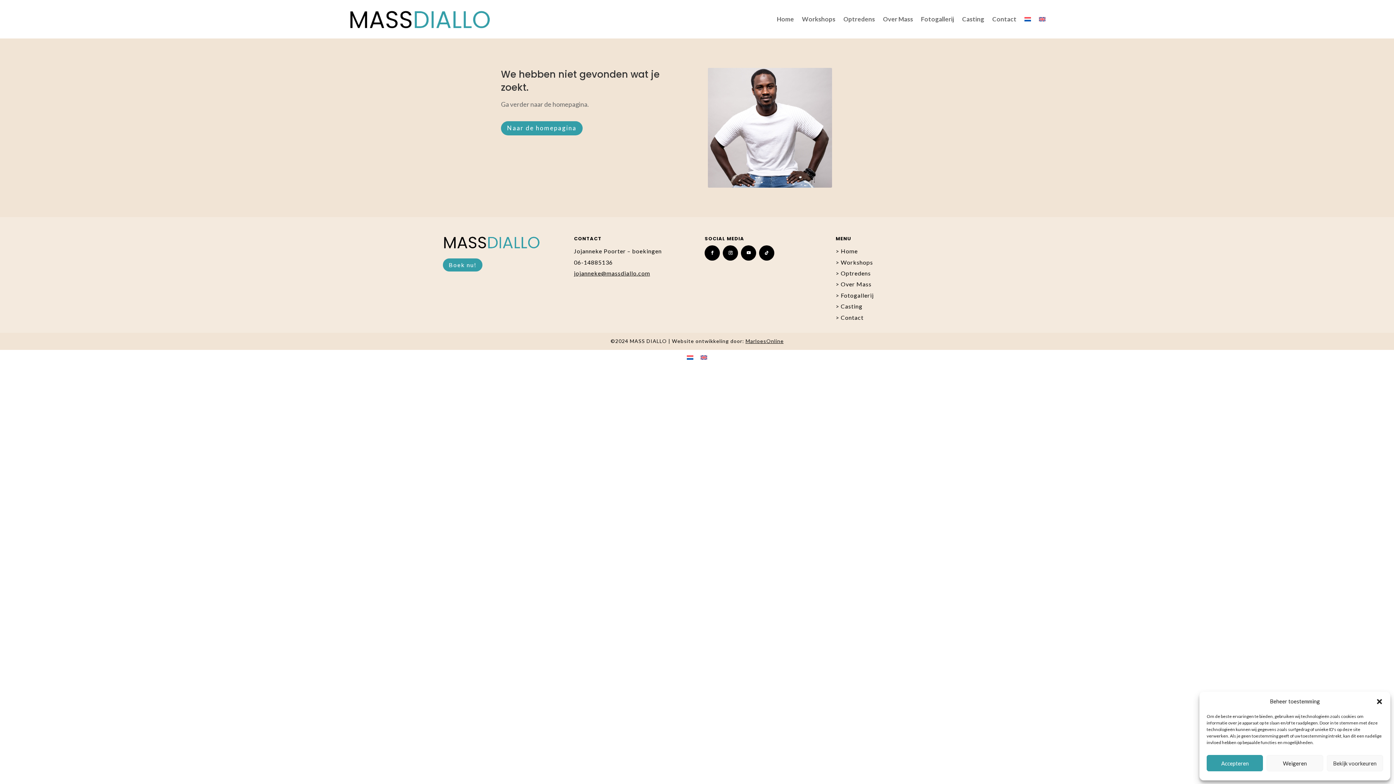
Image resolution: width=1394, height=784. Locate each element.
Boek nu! (463, 264)
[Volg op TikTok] (766, 253)
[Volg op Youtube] (748, 253)
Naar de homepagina (541, 128)
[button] (1379, 701)
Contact (1004, 19)
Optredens (859, 19)
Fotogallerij (937, 19)
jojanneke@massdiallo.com (612, 273)
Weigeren (1295, 763)
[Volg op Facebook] (712, 253)
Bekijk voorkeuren (1355, 763)
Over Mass (898, 19)
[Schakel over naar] (1027, 19)
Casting (973, 19)
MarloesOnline (765, 341)
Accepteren (1235, 763)
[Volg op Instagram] (730, 253)
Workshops (818, 19)
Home (785, 19)
